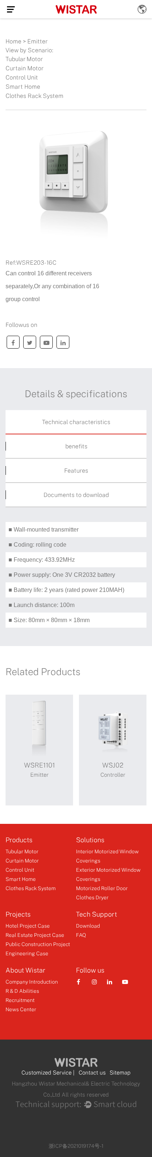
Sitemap (120, 1072)
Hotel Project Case (28, 926)
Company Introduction (32, 981)
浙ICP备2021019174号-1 (76, 1146)
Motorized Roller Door (102, 888)
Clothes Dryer (92, 897)
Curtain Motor (25, 68)
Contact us (92, 1072)
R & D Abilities (22, 991)
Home (13, 41)
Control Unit (22, 77)
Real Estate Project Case (35, 935)
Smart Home (23, 86)
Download (88, 926)
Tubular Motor (24, 59)
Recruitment (20, 1000)
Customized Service (46, 1072)
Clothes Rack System (34, 95)
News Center (21, 1009)
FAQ (81, 935)
